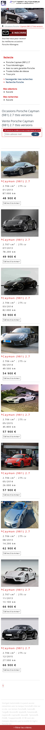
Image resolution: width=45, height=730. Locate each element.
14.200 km (9, 543)
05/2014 (8, 481)
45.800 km (9, 426)
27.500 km (9, 660)
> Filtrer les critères (23, 727)
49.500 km (9, 368)
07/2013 (8, 248)
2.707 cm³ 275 (14, 244)
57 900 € (9, 431)
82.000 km (9, 310)
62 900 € (9, 548)
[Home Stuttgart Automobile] (25, 2)
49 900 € (9, 256)
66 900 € (9, 606)
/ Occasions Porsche (11, 26)
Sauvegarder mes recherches (19, 79)
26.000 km (9, 485)
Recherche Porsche (15, 82)
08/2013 (8, 540)
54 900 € (9, 373)
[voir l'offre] (19, 177)
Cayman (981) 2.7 (16, 181)
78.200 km (9, 251)
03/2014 (8, 306)
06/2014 (8, 364)
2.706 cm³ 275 (14, 186)
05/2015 (8, 423)
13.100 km (9, 602)
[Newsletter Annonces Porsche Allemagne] (14, 35)
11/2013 (8, 598)
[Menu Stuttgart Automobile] (3, 5)
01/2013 (8, 189)
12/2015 (8, 656)
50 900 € (9, 315)
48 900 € (9, 198)
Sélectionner (12, 203)
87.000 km (9, 193)
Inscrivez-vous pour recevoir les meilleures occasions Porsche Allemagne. (14, 41)
